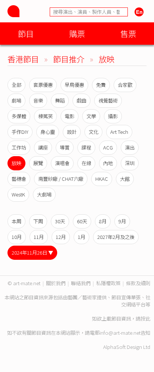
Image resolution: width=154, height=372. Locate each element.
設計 (72, 131)
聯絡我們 (80, 283)
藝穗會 (19, 178)
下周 (38, 221)
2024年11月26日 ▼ (32, 252)
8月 (103, 221)
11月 (39, 236)
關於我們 (55, 283)
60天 (82, 221)
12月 (61, 236)
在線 (86, 163)
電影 (69, 116)
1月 (81, 236)
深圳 (130, 163)
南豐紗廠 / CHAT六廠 (60, 178)
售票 (128, 33)
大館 (125, 178)
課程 (86, 147)
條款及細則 (138, 283)
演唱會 (62, 163)
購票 (77, 33)
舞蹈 (60, 100)
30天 (60, 221)
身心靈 (47, 131)
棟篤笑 (45, 116)
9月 (122, 221)
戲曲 (81, 100)
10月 (17, 236)
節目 (26, 33)
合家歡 (125, 84)
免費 (101, 84)
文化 (93, 131)
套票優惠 (43, 84)
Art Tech (119, 131)
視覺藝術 (108, 100)
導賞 (65, 147)
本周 (16, 221)
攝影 (113, 116)
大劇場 (44, 194)
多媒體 (19, 116)
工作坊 (19, 147)
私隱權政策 (108, 283)
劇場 (16, 100)
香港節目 (23, 58)
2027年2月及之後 (116, 236)
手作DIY (20, 131)
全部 (16, 84)
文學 (91, 116)
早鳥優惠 (74, 84)
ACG (108, 147)
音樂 (38, 100)
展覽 (38, 163)
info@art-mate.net (120, 332)
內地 (108, 163)
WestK (18, 194)
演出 (130, 147)
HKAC (101, 178)
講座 (43, 147)
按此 (145, 318)
